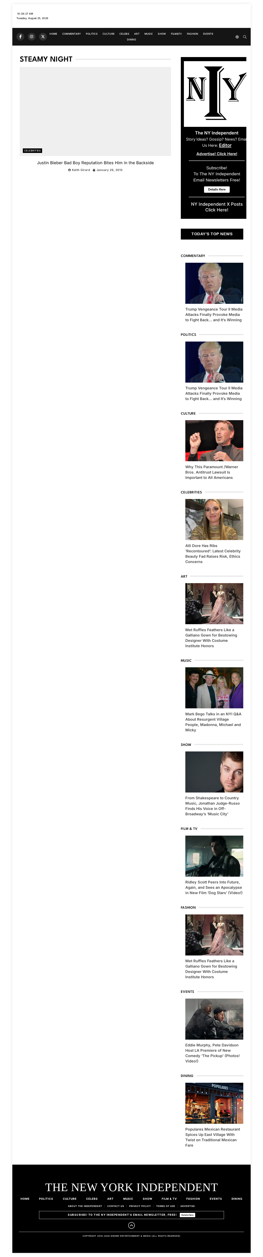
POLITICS (92, 33)
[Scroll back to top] (131, 1225)
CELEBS (124, 33)
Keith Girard (81, 170)
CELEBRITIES (32, 150)
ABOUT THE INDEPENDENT (85, 1206)
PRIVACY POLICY (140, 1206)
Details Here (187, 1215)
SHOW (162, 33)
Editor (225, 145)
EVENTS (208, 33)
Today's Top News (212, 234)
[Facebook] (20, 37)
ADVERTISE (187, 1206)
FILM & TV (169, 1198)
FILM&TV (176, 33)
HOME (53, 33)
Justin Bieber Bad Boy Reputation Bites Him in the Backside (95, 162)
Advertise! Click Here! (216, 153)
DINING (131, 39)
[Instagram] (32, 37)
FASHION (192, 33)
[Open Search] (245, 37)
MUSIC (148, 33)
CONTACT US (115, 1206)
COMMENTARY (71, 33)
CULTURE (108, 33)
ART (137, 33)
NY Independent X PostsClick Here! (217, 206)
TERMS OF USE (165, 1206)
